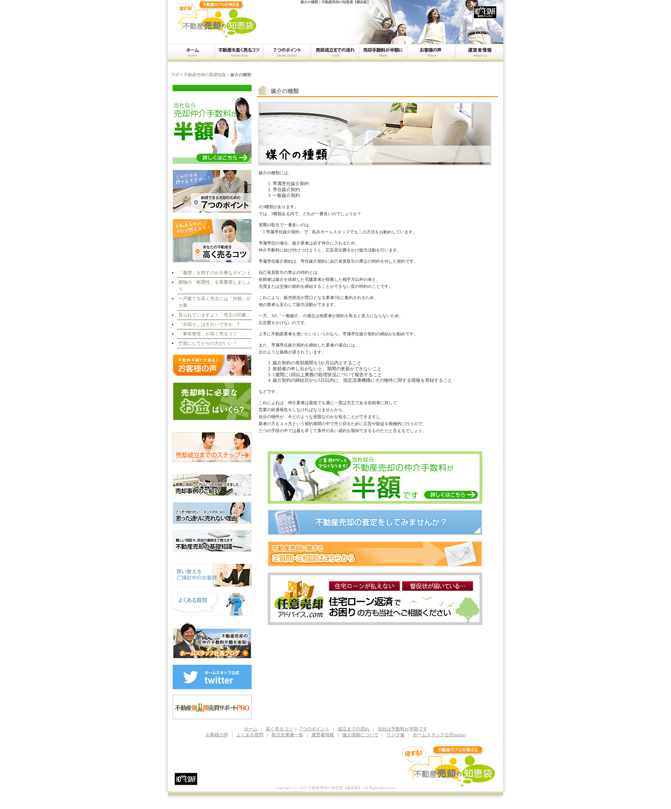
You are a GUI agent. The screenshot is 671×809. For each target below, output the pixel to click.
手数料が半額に (383, 53)
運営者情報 (479, 53)
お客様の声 (431, 53)
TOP (175, 74)
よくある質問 (250, 734)
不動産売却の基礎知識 (205, 74)
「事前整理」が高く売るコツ (207, 333)
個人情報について (360, 734)
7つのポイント (287, 53)
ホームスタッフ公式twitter (439, 734)
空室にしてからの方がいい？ (207, 343)
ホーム (191, 53)
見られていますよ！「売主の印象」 (214, 315)
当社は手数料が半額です (402, 728)
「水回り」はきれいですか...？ (209, 324)
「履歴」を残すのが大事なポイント (214, 272)
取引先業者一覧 (287, 734)
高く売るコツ (239, 53)
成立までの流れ (335, 53)
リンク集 (396, 734)
